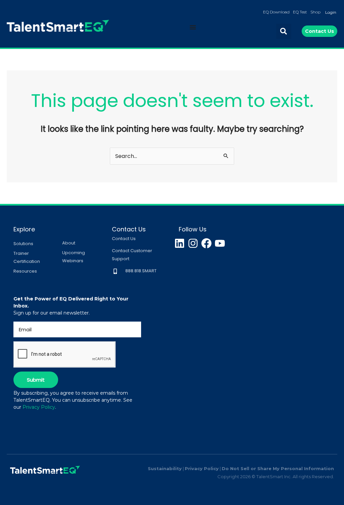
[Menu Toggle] (192, 27)
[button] (283, 31)
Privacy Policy (39, 407)
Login (330, 12)
